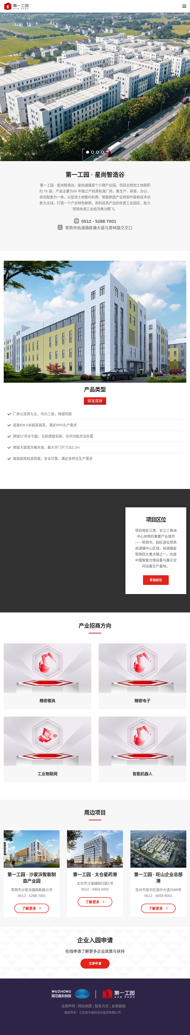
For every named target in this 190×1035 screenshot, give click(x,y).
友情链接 (118, 1006)
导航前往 (156, 580)
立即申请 (95, 963)
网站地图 (85, 1006)
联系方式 (102, 1006)
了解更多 (29, 908)
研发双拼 (95, 401)
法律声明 (68, 1006)
